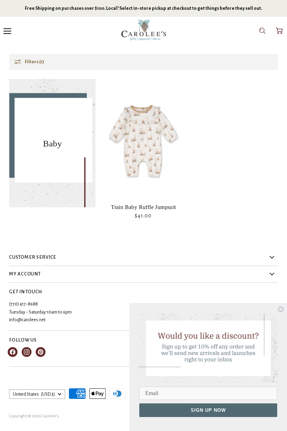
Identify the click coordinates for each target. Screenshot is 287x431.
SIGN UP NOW (208, 410)
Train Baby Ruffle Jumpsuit (143, 207)
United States (34, 394)
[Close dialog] (280, 309)
